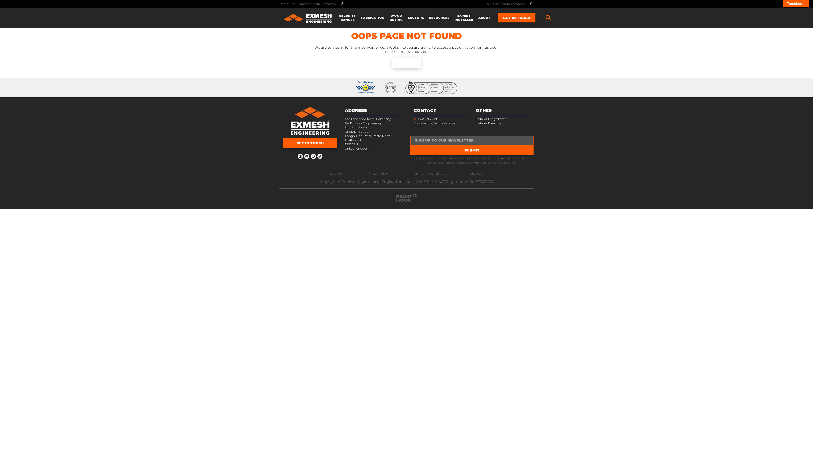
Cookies (336, 173)
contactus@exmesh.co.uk (436, 123)
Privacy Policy (378, 173)
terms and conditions (512, 158)
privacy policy (436, 162)
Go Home (406, 63)
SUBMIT (472, 150)
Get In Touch (516, 18)
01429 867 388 (426, 119)
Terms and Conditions (429, 173)
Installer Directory (489, 123)
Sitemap (476, 173)
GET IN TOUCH (310, 143)
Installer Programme (491, 119)
